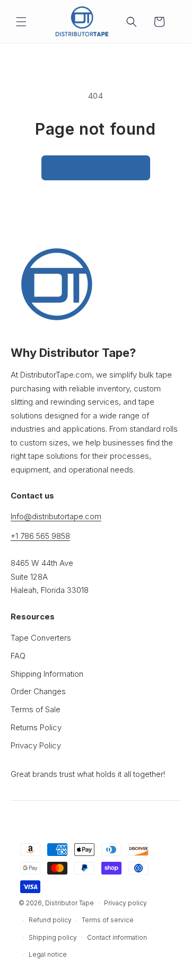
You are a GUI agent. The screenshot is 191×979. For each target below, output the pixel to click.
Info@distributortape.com (56, 516)
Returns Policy (36, 727)
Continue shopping (95, 168)
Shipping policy (53, 937)
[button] (21, 21)
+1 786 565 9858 (40, 536)
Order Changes (38, 691)
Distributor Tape (69, 903)
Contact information (117, 937)
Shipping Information (47, 674)
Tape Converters (41, 638)
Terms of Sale (35, 709)
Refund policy (50, 920)
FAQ (18, 656)
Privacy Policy (36, 745)
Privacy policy (125, 903)
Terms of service (108, 920)
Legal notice (48, 954)
